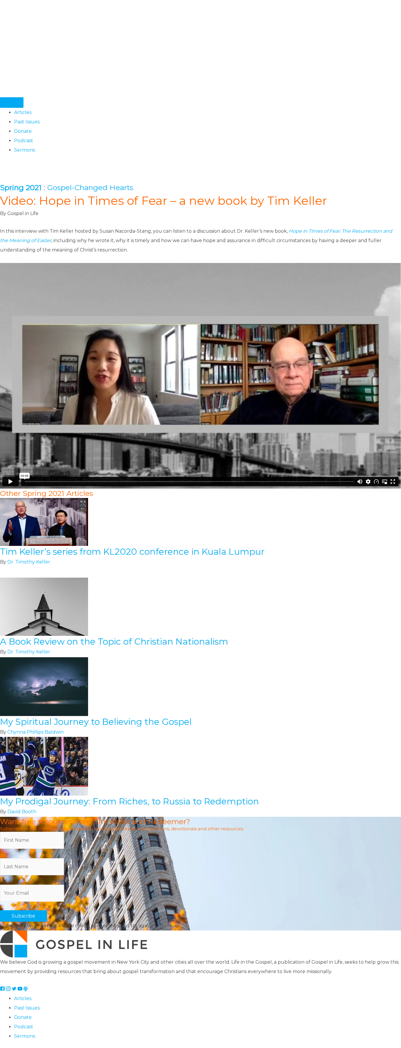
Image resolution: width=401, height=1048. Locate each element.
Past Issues (27, 122)
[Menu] (11, 102)
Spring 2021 (21, 187)
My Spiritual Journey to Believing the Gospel (96, 721)
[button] (23, 916)
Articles (22, 112)
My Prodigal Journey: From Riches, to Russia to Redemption (129, 801)
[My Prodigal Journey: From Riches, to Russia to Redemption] (44, 766)
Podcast (23, 140)
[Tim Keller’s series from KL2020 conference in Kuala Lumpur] (44, 521)
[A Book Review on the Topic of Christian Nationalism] (44, 606)
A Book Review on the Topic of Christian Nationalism (114, 641)
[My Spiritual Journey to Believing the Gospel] (44, 686)
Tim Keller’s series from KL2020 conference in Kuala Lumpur (132, 551)
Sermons (24, 150)
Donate (23, 131)
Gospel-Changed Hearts (90, 187)
